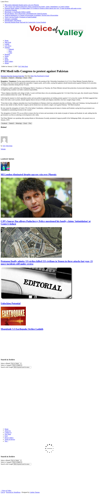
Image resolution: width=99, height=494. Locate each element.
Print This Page (35, 76)
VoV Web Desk (23, 66)
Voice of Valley (6, 490)
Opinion (7, 47)
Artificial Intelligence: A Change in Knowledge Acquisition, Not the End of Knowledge (31, 15)
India (6, 58)
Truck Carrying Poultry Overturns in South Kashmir (20, 17)
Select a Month (5, 363)
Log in (3, 492)
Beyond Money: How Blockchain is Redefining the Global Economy (26, 13)
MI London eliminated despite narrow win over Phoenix (22, 5)
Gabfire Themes (35, 492)
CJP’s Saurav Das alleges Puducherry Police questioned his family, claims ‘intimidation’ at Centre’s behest (37, 6)
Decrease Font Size (7, 76)
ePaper (7, 63)
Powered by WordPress (13, 492)
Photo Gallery (9, 61)
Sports (7, 56)
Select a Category (6, 365)
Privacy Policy (9, 438)
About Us (8, 431)
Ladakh (7, 44)
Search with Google (7, 367)
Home (6, 40)
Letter (10, 53)
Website (3, 149)
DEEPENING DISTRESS (13, 20)
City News (8, 46)
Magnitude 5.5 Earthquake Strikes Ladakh (17, 12)
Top (6, 441)
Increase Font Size (18, 76)
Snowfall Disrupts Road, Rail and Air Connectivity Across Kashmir (25, 22)
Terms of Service (10, 439)
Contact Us (8, 432)
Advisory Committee (11, 19)
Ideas (10, 51)
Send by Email (44, 76)
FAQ (6, 436)
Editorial (11, 49)
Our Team (8, 434)
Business (7, 54)
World (6, 60)
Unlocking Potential (11, 10)
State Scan (8, 42)
